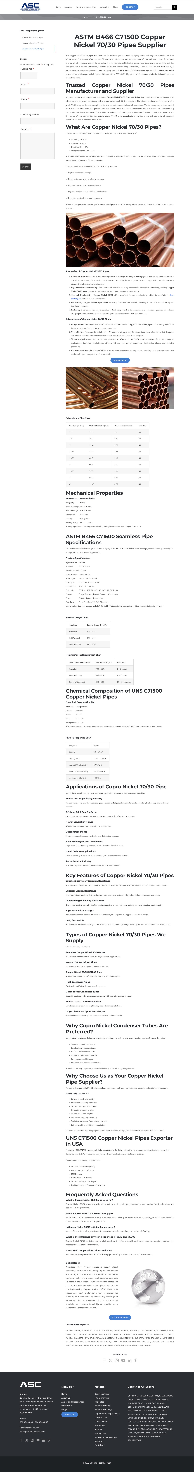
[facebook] (104, 1360)
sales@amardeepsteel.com (32, 1431)
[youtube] (123, 1360)
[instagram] (117, 1360)
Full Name (27, 68)
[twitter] (110, 1360)
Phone (24, 99)
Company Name (29, 114)
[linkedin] (129, 1360)
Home (85, 17)
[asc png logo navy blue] (30, 4)
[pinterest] (136, 1360)
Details (25, 129)
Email (24, 84)
